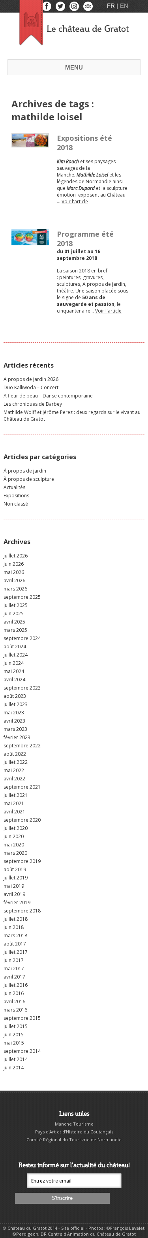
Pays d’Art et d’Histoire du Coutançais (74, 1132)
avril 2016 (14, 1001)
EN (124, 6)
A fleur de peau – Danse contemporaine (48, 395)
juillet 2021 (16, 795)
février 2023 (17, 737)
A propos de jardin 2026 (31, 379)
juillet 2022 (16, 762)
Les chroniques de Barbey (33, 404)
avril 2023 (14, 720)
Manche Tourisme (74, 1124)
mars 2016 (15, 1009)
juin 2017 (14, 960)
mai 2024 (14, 671)
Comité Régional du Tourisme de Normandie (74, 1139)
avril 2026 (14, 580)
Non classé (16, 503)
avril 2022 (14, 778)
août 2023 (15, 696)
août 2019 (15, 869)
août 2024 (15, 646)
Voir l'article (75, 201)
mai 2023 (14, 712)
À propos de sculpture (29, 479)
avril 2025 (14, 621)
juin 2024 (14, 663)
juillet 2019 (16, 877)
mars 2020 (15, 853)
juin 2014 (14, 1067)
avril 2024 (14, 679)
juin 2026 (14, 564)
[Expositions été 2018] (30, 144)
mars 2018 (15, 935)
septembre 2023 (22, 687)
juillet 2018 (16, 919)
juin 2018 (14, 927)
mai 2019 (14, 886)
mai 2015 (14, 1042)
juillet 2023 (16, 704)
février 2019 (17, 902)
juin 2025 (14, 613)
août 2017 (15, 943)
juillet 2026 (16, 555)
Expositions (16, 495)
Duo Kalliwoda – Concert (31, 387)
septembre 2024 (22, 638)
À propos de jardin (25, 470)
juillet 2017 (16, 952)
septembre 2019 (22, 861)
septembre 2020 (22, 820)
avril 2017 (14, 976)
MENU (74, 67)
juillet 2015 (16, 1026)
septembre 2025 (22, 597)
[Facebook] (47, 8)
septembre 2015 (22, 1018)
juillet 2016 (16, 985)
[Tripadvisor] (88, 8)
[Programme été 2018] (30, 242)
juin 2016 (14, 993)
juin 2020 (14, 836)
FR (111, 6)
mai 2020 (14, 844)
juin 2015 (14, 1034)
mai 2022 (14, 770)
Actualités (14, 487)
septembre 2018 (22, 910)
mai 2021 (14, 803)
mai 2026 (14, 572)
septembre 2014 (22, 1051)
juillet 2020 (16, 828)
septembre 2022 (22, 745)
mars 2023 (15, 729)
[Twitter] (61, 8)
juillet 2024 (16, 654)
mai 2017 (14, 968)
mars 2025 (15, 630)
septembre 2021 (22, 787)
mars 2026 (15, 588)
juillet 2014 (16, 1059)
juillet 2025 (16, 605)
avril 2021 (14, 811)
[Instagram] (75, 8)
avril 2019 (14, 894)
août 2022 (15, 754)
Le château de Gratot (88, 29)
